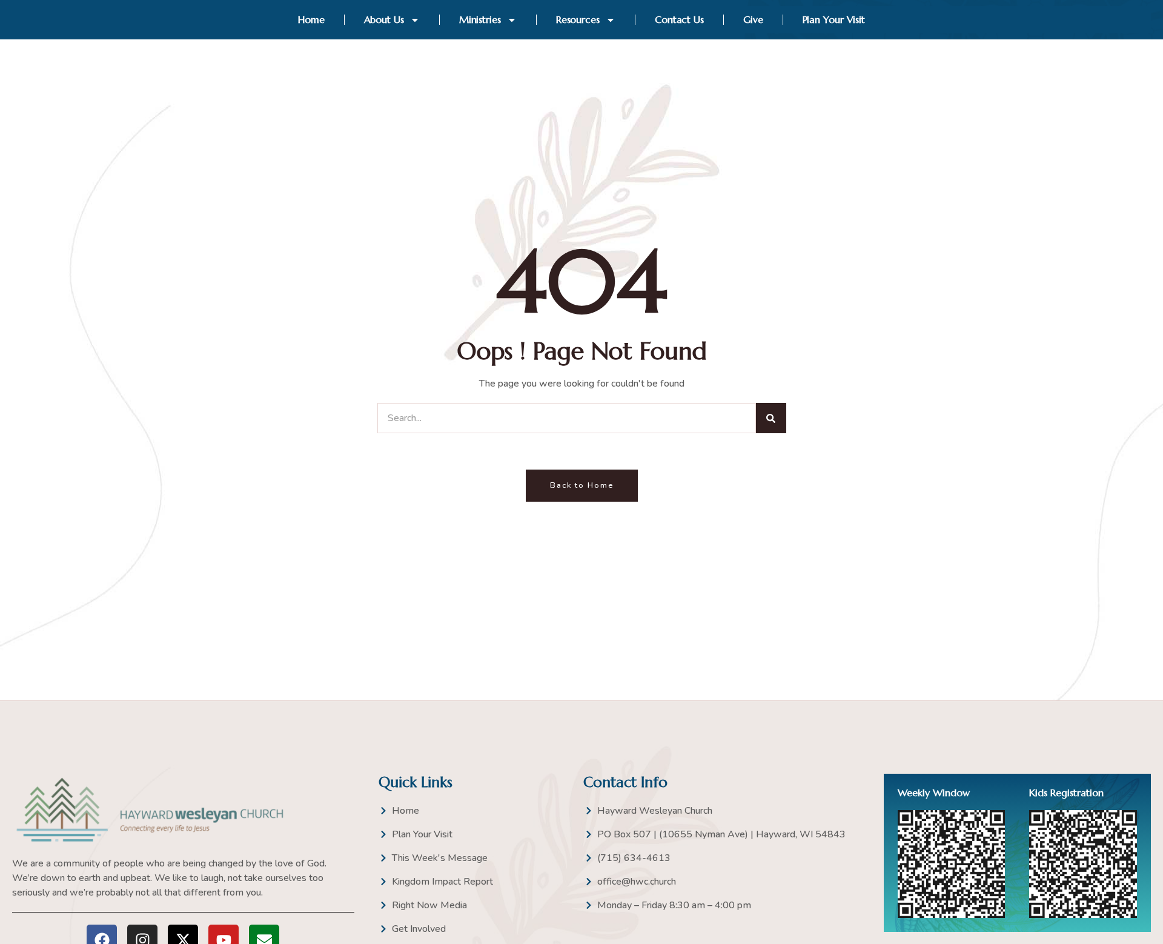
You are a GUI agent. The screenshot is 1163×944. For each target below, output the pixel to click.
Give (753, 19)
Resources (578, 19)
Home (311, 19)
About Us (384, 19)
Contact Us (679, 19)
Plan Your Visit (834, 19)
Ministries (480, 19)
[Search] (771, 418)
